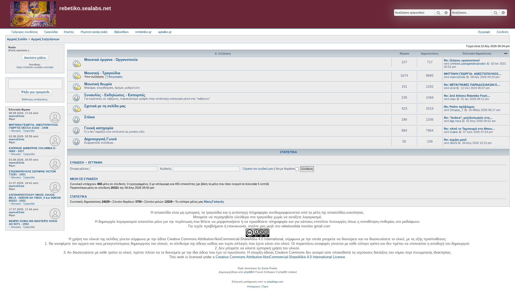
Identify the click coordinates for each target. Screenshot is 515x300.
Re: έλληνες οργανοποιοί (462, 60)
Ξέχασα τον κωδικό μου (257, 168)
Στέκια (89, 117)
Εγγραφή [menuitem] (484, 32)
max (453, 99)
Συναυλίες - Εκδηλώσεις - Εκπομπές (114, 95)
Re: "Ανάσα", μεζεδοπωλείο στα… (468, 117)
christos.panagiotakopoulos (468, 63)
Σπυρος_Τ (457, 110)
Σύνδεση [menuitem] (502, 32)
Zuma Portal (269, 268)
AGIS (453, 143)
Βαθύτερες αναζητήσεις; (35, 99)
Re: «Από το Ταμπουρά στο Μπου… (469, 128)
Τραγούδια (51, 32)
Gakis (454, 132)
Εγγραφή (95, 162)
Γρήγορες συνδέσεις (25, 32)
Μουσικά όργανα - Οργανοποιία (111, 60)
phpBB (248, 272)
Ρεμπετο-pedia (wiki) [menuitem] (94, 32)
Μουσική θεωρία (98, 84)
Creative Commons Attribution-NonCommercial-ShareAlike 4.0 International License (280, 257)
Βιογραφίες (116, 76)
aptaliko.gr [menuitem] (165, 32)
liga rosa (455, 121)
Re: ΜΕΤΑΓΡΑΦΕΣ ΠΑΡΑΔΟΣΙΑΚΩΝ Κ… (472, 84)
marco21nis (16, 115)
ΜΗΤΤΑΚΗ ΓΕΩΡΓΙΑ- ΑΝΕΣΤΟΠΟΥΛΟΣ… (473, 73)
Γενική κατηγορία (98, 128)
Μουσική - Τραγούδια (102, 73)
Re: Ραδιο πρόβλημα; (459, 106)
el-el (452, 88)
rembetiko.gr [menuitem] (143, 32)
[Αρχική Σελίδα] (33, 14)
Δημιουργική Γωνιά (100, 139)
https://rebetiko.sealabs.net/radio (35, 67)
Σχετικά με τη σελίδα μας (105, 106)
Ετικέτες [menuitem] (69, 32)
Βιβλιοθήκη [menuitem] (121, 32)
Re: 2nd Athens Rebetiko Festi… (467, 95)
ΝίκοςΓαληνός (214, 201)
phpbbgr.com (275, 281)
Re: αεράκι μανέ (455, 139)
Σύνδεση (77, 162)
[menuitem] (253, 286)
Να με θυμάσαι (285, 168)
